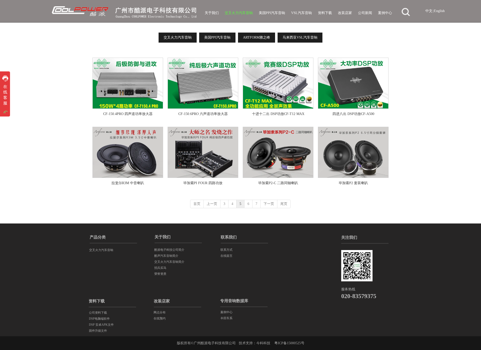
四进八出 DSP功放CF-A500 (353, 114)
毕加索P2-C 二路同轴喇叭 (278, 183)
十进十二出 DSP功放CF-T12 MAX (278, 114)
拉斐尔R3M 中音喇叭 (127, 183)
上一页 (212, 204)
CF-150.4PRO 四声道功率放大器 (128, 114)
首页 (196, 204)
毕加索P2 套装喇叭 (353, 183)
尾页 (283, 204)
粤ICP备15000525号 (289, 343)
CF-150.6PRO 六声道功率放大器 (203, 114)
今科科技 (263, 343)
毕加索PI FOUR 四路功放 (202, 183)
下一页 (269, 204)
